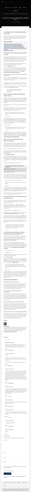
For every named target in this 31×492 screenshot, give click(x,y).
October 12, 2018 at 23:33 (9, 399)
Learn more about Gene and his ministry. (10, 331)
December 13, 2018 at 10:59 (9, 429)
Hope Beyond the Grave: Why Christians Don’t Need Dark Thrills (14, 47)
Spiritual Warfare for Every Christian (9, 168)
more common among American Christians (11, 213)
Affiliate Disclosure (23, 490)
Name (5, 452)
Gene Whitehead (6, 326)
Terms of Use (9, 467)
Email (5, 457)
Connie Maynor (9, 365)
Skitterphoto (9, 154)
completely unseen (15, 262)
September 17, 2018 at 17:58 (9, 353)
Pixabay (13, 154)
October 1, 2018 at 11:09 (9, 386)
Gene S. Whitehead (10, 350)
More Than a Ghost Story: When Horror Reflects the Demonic (13, 46)
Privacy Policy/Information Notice (15, 490)
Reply (6, 349)
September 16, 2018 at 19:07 (9, 342)
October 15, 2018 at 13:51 (9, 409)
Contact (27, 490)
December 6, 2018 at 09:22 (9, 420)
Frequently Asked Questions (8, 50)
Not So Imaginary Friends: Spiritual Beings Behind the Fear (13, 45)
